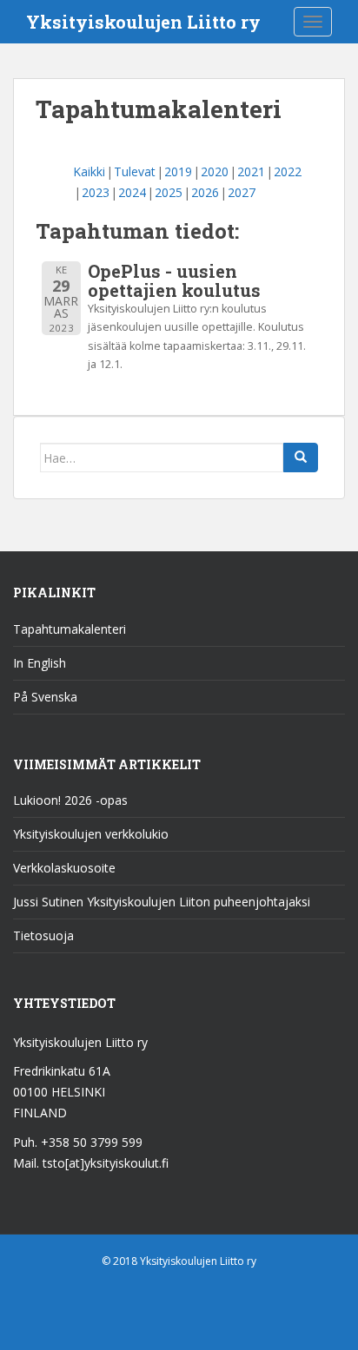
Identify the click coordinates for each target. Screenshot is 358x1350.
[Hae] (300, 457)
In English (39, 663)
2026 (205, 192)
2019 (178, 171)
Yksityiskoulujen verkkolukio (91, 834)
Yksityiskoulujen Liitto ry (143, 21)
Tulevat (135, 171)
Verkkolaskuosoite (64, 867)
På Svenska (45, 696)
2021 (251, 171)
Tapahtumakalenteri (69, 629)
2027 (241, 192)
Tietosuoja (43, 935)
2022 (288, 171)
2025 (168, 192)
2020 (215, 171)
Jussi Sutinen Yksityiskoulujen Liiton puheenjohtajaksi (161, 901)
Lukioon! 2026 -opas (70, 800)
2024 (132, 192)
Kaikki (89, 171)
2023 (95, 192)
